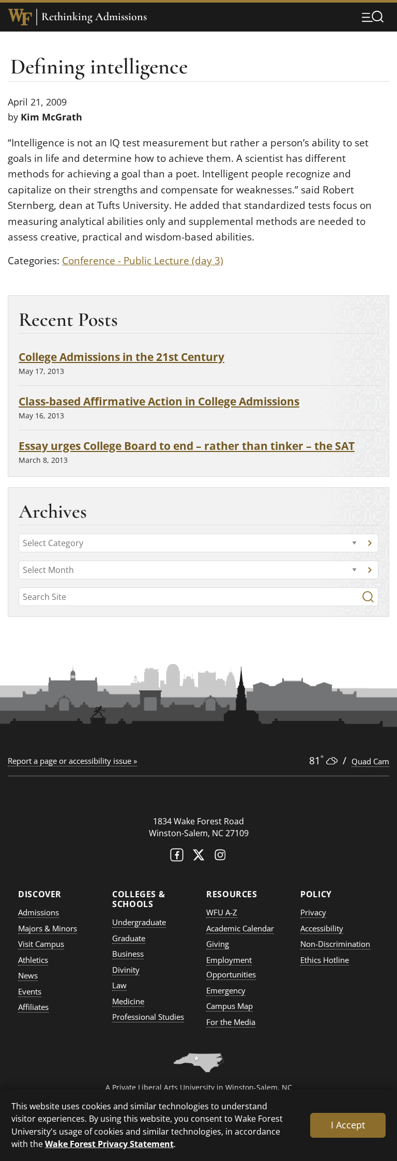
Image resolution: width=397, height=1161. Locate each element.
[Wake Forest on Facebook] (177, 857)
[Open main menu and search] (373, 16)
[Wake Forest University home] (20, 17)
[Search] (368, 597)
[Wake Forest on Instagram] (220, 857)
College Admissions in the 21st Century (121, 356)
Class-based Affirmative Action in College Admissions (159, 401)
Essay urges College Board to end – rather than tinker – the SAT (187, 445)
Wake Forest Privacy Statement (109, 1144)
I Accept (348, 1125)
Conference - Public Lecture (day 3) (142, 260)
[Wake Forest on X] (198, 857)
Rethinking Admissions (94, 16)
